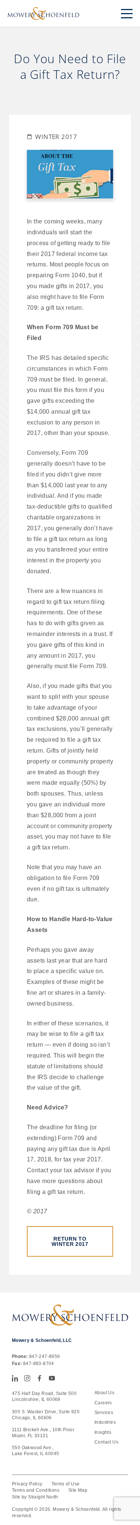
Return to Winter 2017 (70, 1241)
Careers (103, 1403)
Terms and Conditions (35, 1490)
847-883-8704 (38, 1363)
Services (103, 1412)
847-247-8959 (44, 1356)
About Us (104, 1392)
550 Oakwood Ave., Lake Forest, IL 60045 (35, 1450)
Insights (102, 1432)
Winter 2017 (56, 136)
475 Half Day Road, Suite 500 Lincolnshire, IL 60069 (44, 1396)
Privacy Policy (27, 1484)
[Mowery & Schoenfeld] (43, 14)
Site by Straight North (35, 1497)
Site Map (77, 1490)
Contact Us (106, 1442)
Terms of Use (66, 1484)
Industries (105, 1422)
